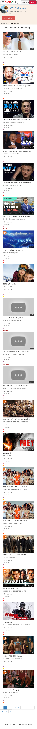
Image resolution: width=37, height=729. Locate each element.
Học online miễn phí (25, 724)
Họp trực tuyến (10, 724)
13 (6, 711)
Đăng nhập (25, 2)
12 (2, 711)
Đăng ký (33, 2)
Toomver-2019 (17, 7)
